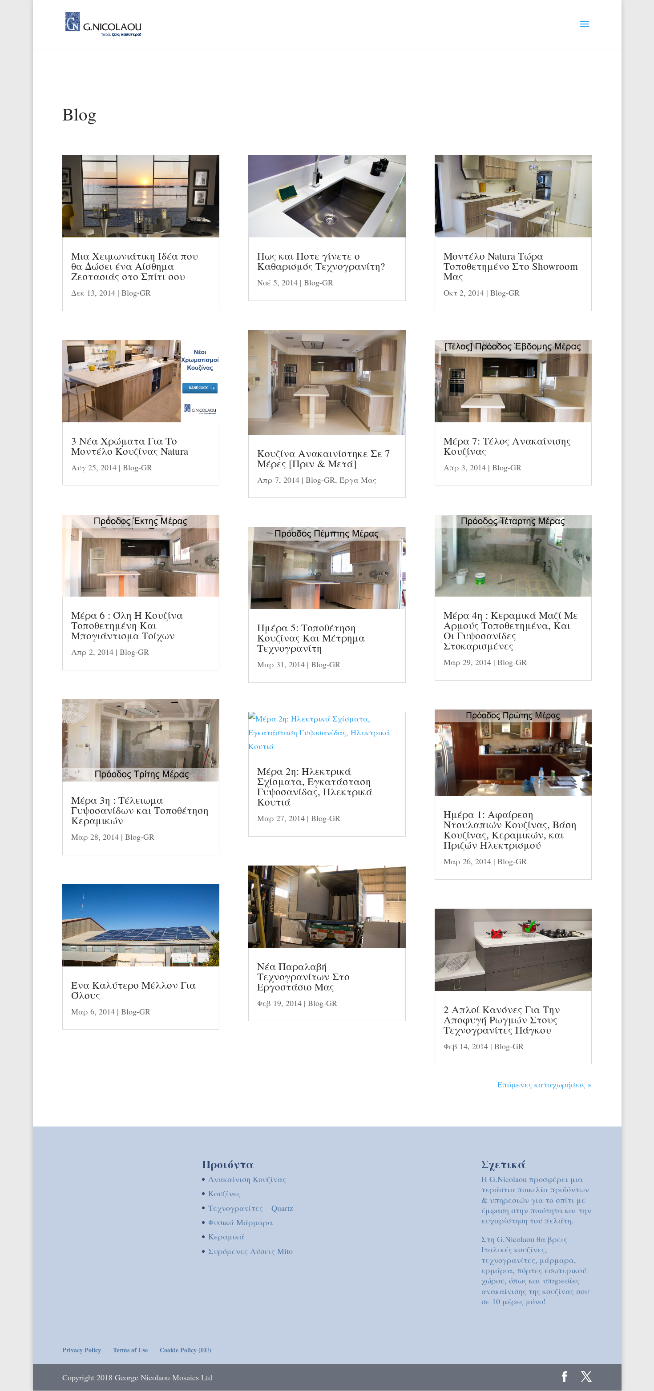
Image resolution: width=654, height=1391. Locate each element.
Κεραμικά (226, 1236)
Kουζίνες (224, 1193)
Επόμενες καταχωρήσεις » (544, 1084)
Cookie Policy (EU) (185, 1350)
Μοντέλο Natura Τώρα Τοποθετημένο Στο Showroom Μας (511, 266)
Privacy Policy (81, 1350)
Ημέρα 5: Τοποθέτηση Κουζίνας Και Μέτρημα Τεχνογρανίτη (311, 637)
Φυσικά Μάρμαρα (240, 1222)
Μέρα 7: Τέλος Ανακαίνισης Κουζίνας (507, 445)
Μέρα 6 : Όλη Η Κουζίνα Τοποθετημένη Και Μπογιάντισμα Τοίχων (127, 625)
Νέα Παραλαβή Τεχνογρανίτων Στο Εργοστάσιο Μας (303, 976)
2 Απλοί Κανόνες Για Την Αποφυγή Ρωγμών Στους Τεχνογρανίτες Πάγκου (502, 1019)
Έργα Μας (357, 479)
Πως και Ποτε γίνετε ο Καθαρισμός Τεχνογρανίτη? (321, 261)
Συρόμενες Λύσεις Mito (250, 1251)
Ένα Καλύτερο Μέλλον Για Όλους (133, 990)
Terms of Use (130, 1350)
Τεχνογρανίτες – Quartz (250, 1208)
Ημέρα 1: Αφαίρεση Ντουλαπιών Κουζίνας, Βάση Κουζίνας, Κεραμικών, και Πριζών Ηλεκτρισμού (510, 829)
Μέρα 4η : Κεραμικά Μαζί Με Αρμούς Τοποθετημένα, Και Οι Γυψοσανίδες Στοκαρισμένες (511, 630)
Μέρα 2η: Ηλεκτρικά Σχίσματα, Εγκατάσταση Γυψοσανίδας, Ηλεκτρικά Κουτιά (314, 786)
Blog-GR (136, 292)
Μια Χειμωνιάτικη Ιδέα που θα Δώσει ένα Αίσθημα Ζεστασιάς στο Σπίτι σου (134, 266)
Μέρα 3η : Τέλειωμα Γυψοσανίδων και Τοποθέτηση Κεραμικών (140, 810)
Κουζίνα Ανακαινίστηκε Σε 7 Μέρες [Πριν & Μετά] (323, 458)
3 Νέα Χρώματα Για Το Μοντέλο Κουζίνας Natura (129, 445)
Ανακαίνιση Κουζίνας (247, 1179)
